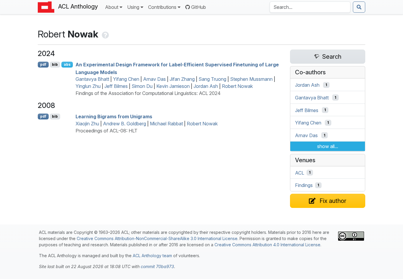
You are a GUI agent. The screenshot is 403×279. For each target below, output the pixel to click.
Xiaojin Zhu (87, 124)
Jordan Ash (206, 86)
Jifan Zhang (182, 79)
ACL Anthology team (152, 255)
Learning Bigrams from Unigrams (114, 116)
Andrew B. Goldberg (124, 124)
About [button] (111, 7)
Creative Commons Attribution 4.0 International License (267, 244)
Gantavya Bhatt (92, 79)
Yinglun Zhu (88, 86)
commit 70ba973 (157, 266)
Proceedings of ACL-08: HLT (106, 131)
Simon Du (142, 86)
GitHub (198, 7)
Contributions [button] (162, 7)
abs (67, 64)
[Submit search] (359, 7)
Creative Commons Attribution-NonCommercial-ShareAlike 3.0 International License (157, 238)
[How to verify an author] (105, 34)
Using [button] (133, 7)
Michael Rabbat (166, 124)
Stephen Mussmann (251, 79)
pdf (43, 64)
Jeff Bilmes (116, 86)
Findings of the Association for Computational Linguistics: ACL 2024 (148, 93)
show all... (327, 146)
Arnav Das (154, 79)
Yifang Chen (126, 79)
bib (55, 64)
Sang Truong (212, 79)
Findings (304, 185)
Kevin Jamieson (173, 86)
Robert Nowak (237, 86)
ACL (299, 172)
